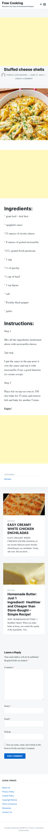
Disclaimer (6, 808)
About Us (6, 787)
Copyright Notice (9, 800)
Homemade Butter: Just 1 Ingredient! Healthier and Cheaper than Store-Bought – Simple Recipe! (24, 604)
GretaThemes (24, 830)
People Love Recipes (17, 75)
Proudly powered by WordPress (16, 828)
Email (7, 718)
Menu (44, 4)
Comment (9, 667)
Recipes (7, 479)
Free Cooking (12, 3)
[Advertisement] (24, 42)
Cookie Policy (8, 796)
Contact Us (7, 812)
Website (7, 731)
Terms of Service (9, 804)
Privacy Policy (8, 791)
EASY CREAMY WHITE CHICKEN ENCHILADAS (20, 529)
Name (7, 705)
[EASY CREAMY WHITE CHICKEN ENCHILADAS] (24, 504)
